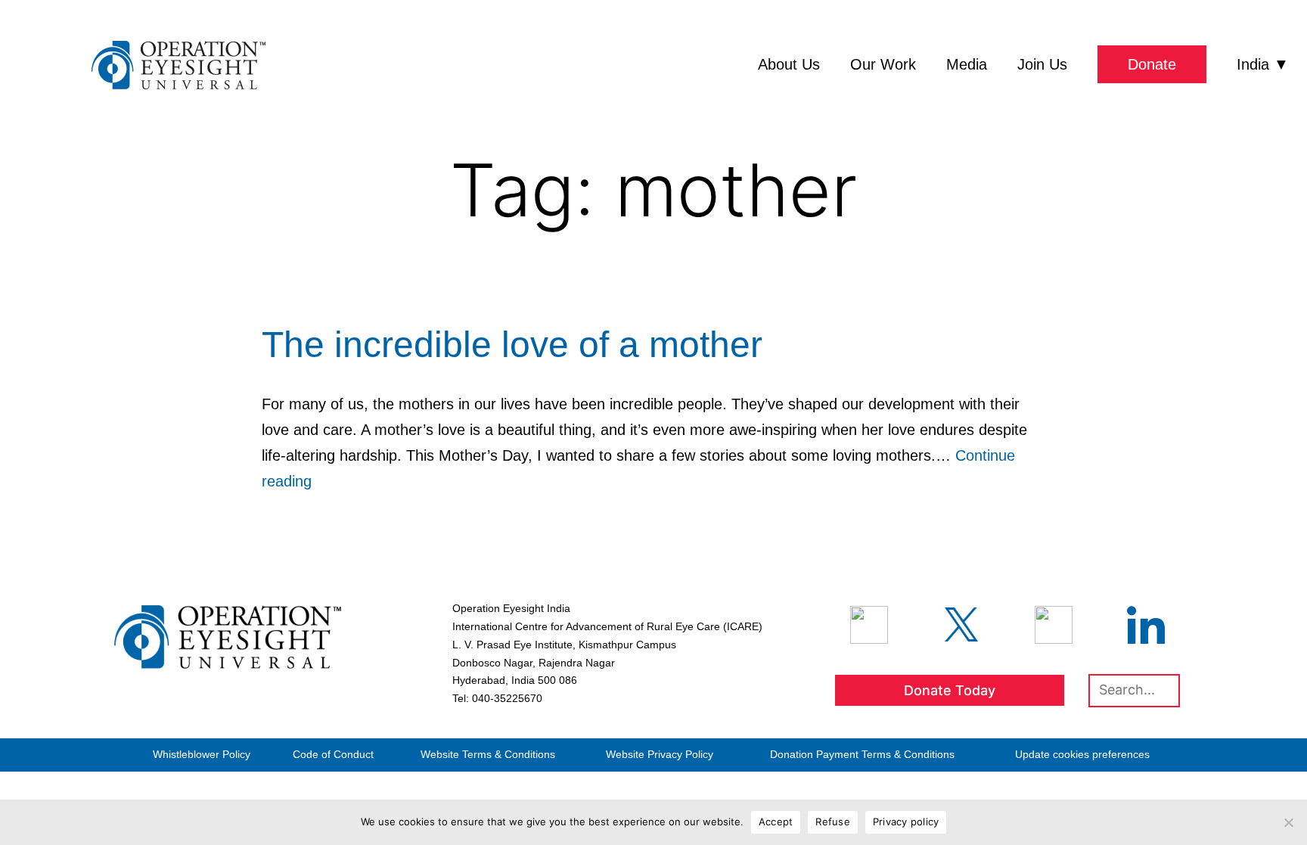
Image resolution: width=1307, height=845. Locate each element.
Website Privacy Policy (659, 754)
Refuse (832, 821)
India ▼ (1263, 64)
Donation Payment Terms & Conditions (862, 754)
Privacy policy (906, 821)
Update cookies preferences (1082, 754)
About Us (789, 64)
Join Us (1042, 64)
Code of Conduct (333, 754)
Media (966, 64)
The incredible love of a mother (512, 345)
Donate (1152, 64)
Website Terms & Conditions (488, 754)
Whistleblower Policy (201, 754)
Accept (776, 821)
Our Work (883, 64)
